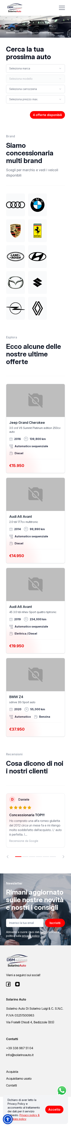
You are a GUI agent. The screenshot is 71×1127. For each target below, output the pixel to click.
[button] (8, 1119)
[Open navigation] (62, 8)
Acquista (12, 1072)
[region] (35, 825)
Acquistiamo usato (19, 1078)
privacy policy (30, 935)
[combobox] (35, 68)
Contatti (11, 1085)
